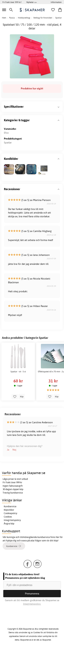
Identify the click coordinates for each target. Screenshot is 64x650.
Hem (4, 17)
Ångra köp (9, 523)
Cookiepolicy (10, 513)
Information (56, 2)
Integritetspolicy (12, 520)
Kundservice (10, 506)
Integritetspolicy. (32, 603)
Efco (6, 132)
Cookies (8, 516)
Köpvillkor (9, 509)
